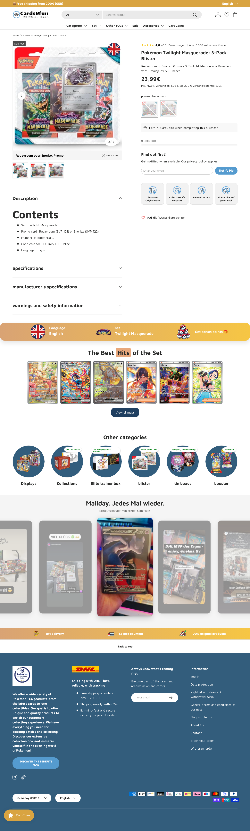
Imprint (196, 676)
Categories (74, 25)
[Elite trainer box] (106, 461)
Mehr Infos (112, 155)
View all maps (125, 412)
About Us (197, 725)
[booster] (221, 461)
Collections (67, 483)
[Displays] (29, 461)
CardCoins (176, 25)
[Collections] (67, 461)
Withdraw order (202, 748)
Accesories (151, 25)
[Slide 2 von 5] (116, 621)
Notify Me (226, 170)
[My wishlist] (226, 14)
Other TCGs (114, 25)
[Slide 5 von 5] (140, 621)
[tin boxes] (183, 461)
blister (144, 483)
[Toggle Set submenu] (99, 25)
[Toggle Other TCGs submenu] (126, 25)
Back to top (125, 646)
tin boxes (182, 483)
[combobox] (132, 15)
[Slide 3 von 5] (124, 621)
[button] (235, 14)
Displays (29, 483)
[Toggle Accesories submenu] (162, 25)
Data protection (202, 684)
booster (221, 483)
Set (94, 25)
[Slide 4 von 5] (132, 621)
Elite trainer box (106, 483)
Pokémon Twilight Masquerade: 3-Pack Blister (46, 35)
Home (15, 35)
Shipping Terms (201, 717)
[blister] (144, 461)
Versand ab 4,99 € (167, 85)
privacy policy (197, 161)
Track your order (202, 740)
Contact (196, 733)
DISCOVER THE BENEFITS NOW (36, 763)
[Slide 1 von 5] (109, 621)
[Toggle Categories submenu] (85, 25)
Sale (135, 25)
